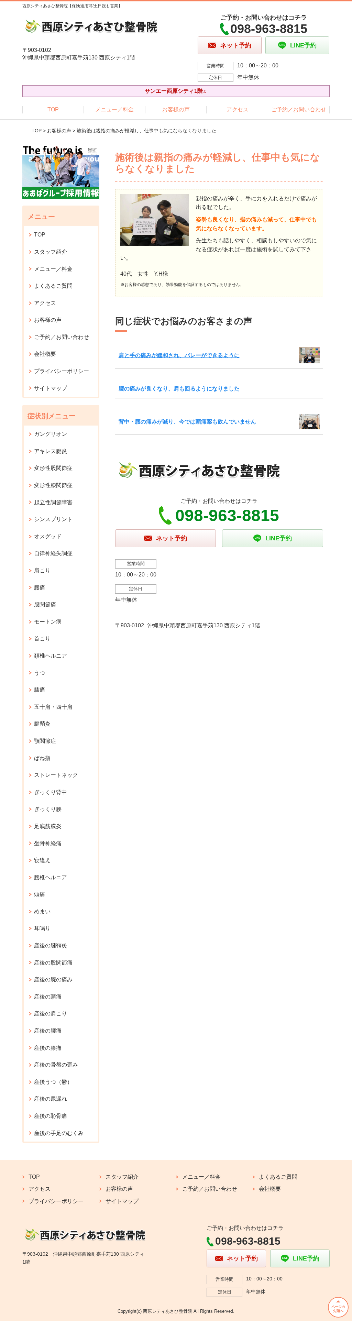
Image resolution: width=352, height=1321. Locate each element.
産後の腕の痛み (53, 979)
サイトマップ (50, 388)
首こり (42, 638)
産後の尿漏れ (50, 1099)
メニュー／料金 (114, 109)
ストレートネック (56, 775)
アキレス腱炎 (50, 451)
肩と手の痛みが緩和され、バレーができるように (179, 355)
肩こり (42, 570)
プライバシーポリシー (61, 371)
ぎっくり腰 (48, 809)
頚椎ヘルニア (50, 656)
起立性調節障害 (53, 502)
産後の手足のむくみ (59, 1133)
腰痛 (39, 588)
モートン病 (48, 622)
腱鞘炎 (42, 724)
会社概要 (45, 354)
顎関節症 (45, 741)
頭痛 (39, 894)
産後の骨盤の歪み (56, 1065)
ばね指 (42, 758)
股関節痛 (45, 604)
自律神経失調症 (53, 553)
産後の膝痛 (48, 1048)
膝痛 (39, 690)
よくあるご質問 (53, 286)
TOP (53, 109)
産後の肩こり (50, 1013)
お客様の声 (176, 109)
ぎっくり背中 (50, 792)
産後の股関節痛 (53, 963)
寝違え (42, 860)
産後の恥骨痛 (50, 1116)
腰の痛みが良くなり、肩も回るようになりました (179, 389)
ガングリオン (50, 434)
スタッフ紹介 (50, 252)
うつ (39, 673)
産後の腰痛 (48, 1031)
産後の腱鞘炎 (50, 945)
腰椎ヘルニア (50, 877)
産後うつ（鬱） (53, 1082)
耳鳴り (42, 928)
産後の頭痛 (48, 997)
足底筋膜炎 (48, 826)
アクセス (238, 109)
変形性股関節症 (53, 468)
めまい (42, 911)
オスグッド (48, 536)
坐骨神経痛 (48, 843)
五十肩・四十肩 (53, 707)
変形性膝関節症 (53, 485)
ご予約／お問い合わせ (298, 109)
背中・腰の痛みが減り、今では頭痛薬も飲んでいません (187, 422)
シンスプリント (53, 519)
